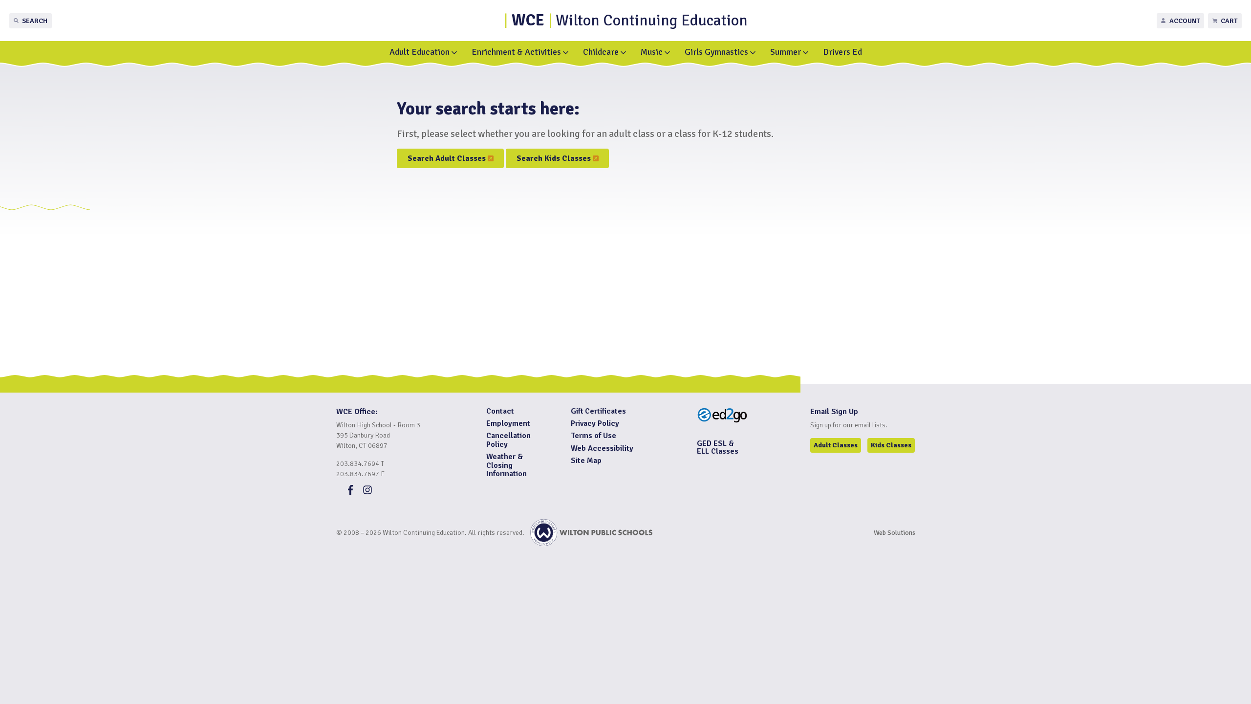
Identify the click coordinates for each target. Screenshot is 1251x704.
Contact (500, 411)
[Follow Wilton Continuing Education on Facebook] (350, 492)
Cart (1229, 21)
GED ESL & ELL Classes (717, 447)
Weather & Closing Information (506, 465)
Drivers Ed (842, 51)
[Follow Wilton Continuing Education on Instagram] (367, 492)
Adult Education (419, 51)
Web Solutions (894, 532)
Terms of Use (593, 435)
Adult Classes (836, 445)
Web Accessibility (602, 448)
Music (652, 51)
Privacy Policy (595, 423)
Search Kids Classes (556, 160)
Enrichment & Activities (516, 51)
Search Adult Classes (449, 160)
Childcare (601, 51)
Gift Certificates (598, 411)
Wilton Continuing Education (630, 20)
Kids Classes (891, 445)
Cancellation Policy (508, 440)
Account (1184, 21)
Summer (785, 51)
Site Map (586, 460)
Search (34, 21)
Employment (508, 423)
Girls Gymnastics (716, 51)
